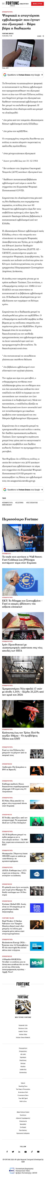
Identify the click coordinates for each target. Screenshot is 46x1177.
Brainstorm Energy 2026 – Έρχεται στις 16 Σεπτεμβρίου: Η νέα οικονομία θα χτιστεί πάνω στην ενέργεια (15, 946)
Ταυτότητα (23, 1115)
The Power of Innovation (23, 1089)
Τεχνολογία (23, 1057)
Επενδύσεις (23, 1060)
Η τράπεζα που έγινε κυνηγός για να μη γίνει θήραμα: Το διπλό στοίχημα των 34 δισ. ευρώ (15, 891)
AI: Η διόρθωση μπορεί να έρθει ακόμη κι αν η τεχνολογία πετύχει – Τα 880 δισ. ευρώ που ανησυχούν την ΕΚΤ (15, 839)
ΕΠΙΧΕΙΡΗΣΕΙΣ (7, 764)
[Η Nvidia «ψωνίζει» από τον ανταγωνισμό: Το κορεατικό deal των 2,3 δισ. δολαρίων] (37, 821)
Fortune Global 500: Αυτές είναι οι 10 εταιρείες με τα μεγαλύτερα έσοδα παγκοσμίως (14, 908)
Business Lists (23, 1028)
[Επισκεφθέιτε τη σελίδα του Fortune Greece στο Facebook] (7, 1152)
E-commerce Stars (23, 1095)
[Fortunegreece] (12, 5)
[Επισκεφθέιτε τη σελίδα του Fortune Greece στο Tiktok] (32, 1152)
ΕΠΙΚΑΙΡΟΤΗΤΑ (7, 12)
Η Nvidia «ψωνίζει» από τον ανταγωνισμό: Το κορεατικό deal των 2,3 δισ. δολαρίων (14, 820)
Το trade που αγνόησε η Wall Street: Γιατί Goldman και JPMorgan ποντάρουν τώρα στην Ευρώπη (22, 560)
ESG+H (23, 1083)
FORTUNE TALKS (8, 918)
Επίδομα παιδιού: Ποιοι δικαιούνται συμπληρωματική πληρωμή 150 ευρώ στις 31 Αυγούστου (15, 788)
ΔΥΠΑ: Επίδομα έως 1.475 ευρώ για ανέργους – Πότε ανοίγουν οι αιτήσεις (14, 873)
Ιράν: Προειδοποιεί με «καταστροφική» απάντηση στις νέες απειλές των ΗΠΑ (22, 647)
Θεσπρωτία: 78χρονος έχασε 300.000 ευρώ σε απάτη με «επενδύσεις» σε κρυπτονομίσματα (15, 857)
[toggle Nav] (3, 4)
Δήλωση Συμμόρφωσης (23, 1118)
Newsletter (23, 1124)
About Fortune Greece (23, 1112)
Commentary (23, 1072)
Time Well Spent (23, 1098)
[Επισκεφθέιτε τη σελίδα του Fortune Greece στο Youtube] (25, 1152)
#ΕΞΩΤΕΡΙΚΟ (19, 503)
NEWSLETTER (37, 4)
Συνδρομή (23, 1127)
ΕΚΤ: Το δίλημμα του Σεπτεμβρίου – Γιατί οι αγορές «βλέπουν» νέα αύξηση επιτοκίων (22, 603)
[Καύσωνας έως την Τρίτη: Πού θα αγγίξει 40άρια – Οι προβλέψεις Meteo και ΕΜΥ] (23, 714)
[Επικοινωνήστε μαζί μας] (38, 1152)
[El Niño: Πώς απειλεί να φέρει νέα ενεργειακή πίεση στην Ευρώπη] (37, 804)
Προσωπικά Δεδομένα (23, 1133)
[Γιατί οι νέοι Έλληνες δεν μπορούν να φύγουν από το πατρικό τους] (37, 753)
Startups (23, 1063)
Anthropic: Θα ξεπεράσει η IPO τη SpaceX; (14, 768)
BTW (23, 1161)
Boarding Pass (23, 1086)
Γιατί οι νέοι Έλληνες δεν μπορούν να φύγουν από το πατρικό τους (14, 753)
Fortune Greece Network (23, 1037)
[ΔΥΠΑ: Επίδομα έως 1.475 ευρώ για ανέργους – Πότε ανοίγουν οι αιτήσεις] (37, 874)
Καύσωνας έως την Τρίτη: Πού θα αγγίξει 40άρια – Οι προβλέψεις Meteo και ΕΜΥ (20, 735)
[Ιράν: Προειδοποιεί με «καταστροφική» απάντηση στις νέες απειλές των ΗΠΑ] (23, 626)
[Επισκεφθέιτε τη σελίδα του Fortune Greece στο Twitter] (13, 1152)
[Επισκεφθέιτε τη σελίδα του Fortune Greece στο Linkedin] (19, 1152)
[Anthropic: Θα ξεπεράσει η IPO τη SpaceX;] (37, 770)
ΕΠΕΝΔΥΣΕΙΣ (6, 553)
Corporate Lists (23, 1025)
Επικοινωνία (23, 1121)
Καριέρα (23, 1066)
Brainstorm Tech (23, 1092)
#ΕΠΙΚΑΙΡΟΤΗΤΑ (7, 503)
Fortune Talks (23, 1034)
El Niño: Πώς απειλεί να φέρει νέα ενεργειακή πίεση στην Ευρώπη (14, 803)
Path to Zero (23, 1101)
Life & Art (23, 1054)
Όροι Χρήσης (23, 1130)
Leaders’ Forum (23, 1031)
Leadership (23, 1069)
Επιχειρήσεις (23, 1051)
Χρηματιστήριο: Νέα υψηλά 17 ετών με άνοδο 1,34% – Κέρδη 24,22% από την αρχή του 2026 (23, 691)
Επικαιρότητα (23, 1048)
